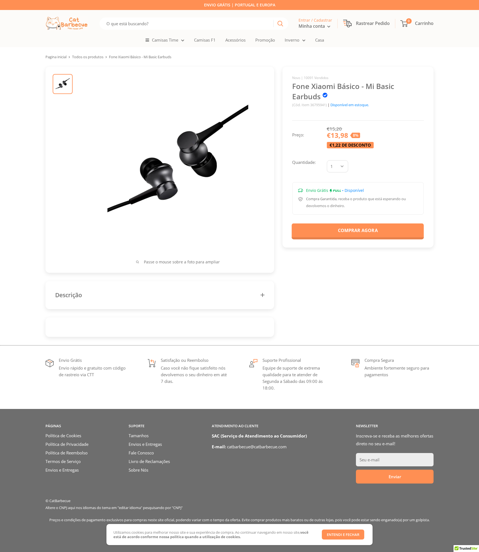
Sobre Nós (138, 470)
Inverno (292, 40)
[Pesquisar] (280, 23)
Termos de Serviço (63, 461)
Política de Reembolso (66, 453)
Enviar (395, 476)
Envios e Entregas (62, 470)
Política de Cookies (63, 435)
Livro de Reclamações (149, 461)
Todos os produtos (87, 56)
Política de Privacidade (66, 444)
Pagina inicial (56, 56)
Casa (319, 40)
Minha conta (312, 26)
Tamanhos (139, 435)
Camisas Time (165, 40)
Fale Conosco (141, 453)
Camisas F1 (205, 40)
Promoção (265, 40)
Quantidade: (304, 162)
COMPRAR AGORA (357, 230)
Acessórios (235, 40)
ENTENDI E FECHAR (343, 534)
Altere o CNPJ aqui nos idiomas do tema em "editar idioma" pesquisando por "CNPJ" (114, 507)
